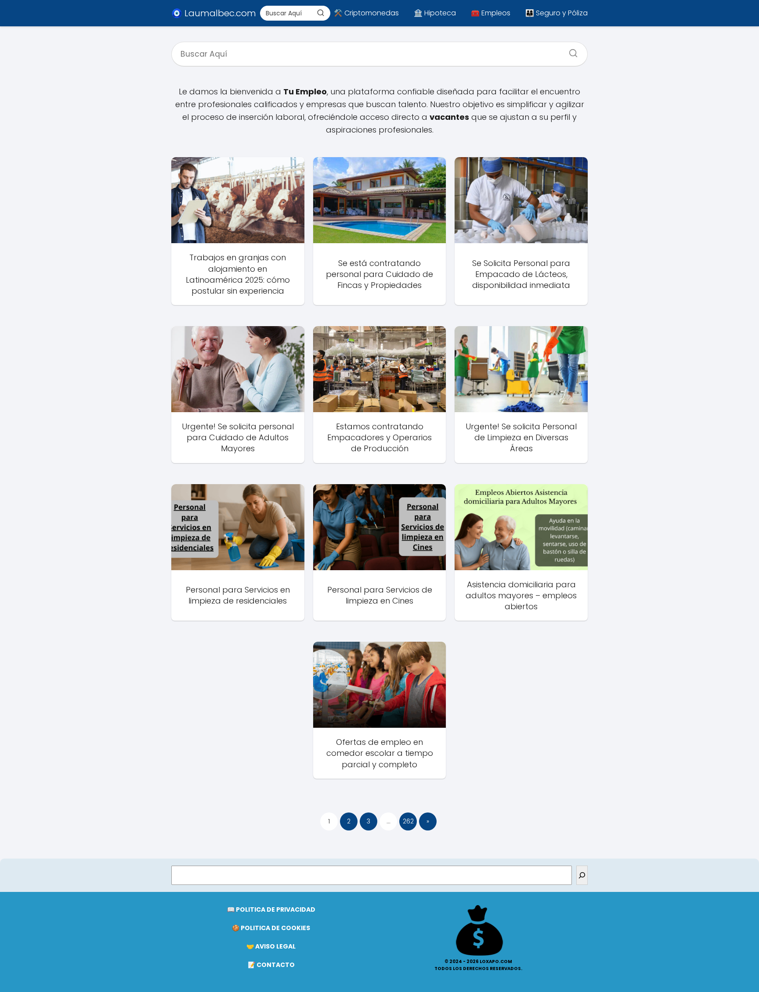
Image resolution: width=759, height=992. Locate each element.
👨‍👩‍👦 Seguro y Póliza (556, 13)
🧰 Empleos (490, 13)
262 (408, 821)
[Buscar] (320, 13)
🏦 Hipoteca (435, 13)
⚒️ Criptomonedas (366, 13)
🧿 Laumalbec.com (213, 13)
